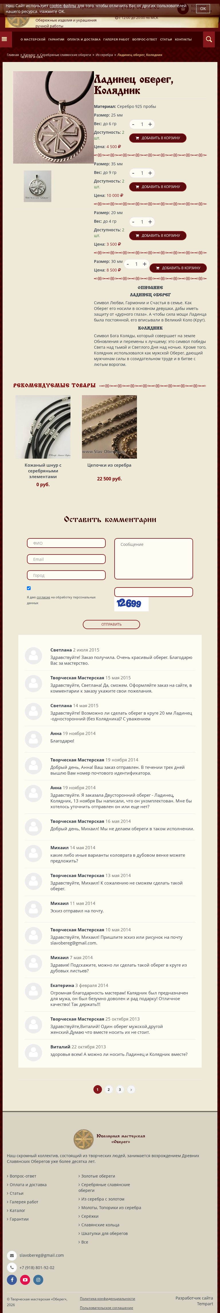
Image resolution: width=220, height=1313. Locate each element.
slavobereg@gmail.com (41, 1255)
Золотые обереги (98, 1176)
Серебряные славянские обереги (65, 55)
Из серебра (104, 55)
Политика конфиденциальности (107, 1298)
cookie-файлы (63, 5)
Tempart (205, 1303)
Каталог (29, 55)
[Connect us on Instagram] (38, 1280)
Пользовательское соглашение (106, 1307)
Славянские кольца (100, 1224)
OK (203, 8)
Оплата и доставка (28, 1184)
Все (84, 1242)
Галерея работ (24, 1202)
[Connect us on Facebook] (12, 1280)
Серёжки (90, 1216)
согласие (43, 597)
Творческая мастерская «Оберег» (38, 1299)
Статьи (16, 1193)
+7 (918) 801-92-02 (36, 1267)
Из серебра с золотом (102, 1199)
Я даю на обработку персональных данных (61, 600)
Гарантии (19, 1219)
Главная (13, 55)
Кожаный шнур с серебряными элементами (43, 470)
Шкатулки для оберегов (104, 1233)
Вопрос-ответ (23, 1176)
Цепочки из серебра (109, 465)
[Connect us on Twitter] (25, 1280)
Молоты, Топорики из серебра (111, 1207)
